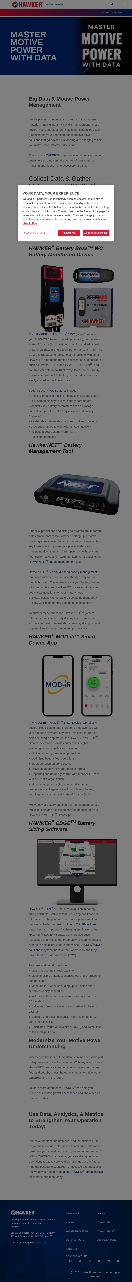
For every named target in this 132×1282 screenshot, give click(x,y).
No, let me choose (34, 233)
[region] (66, 213)
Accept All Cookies (96, 233)
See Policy (30, 223)
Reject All (69, 233)
